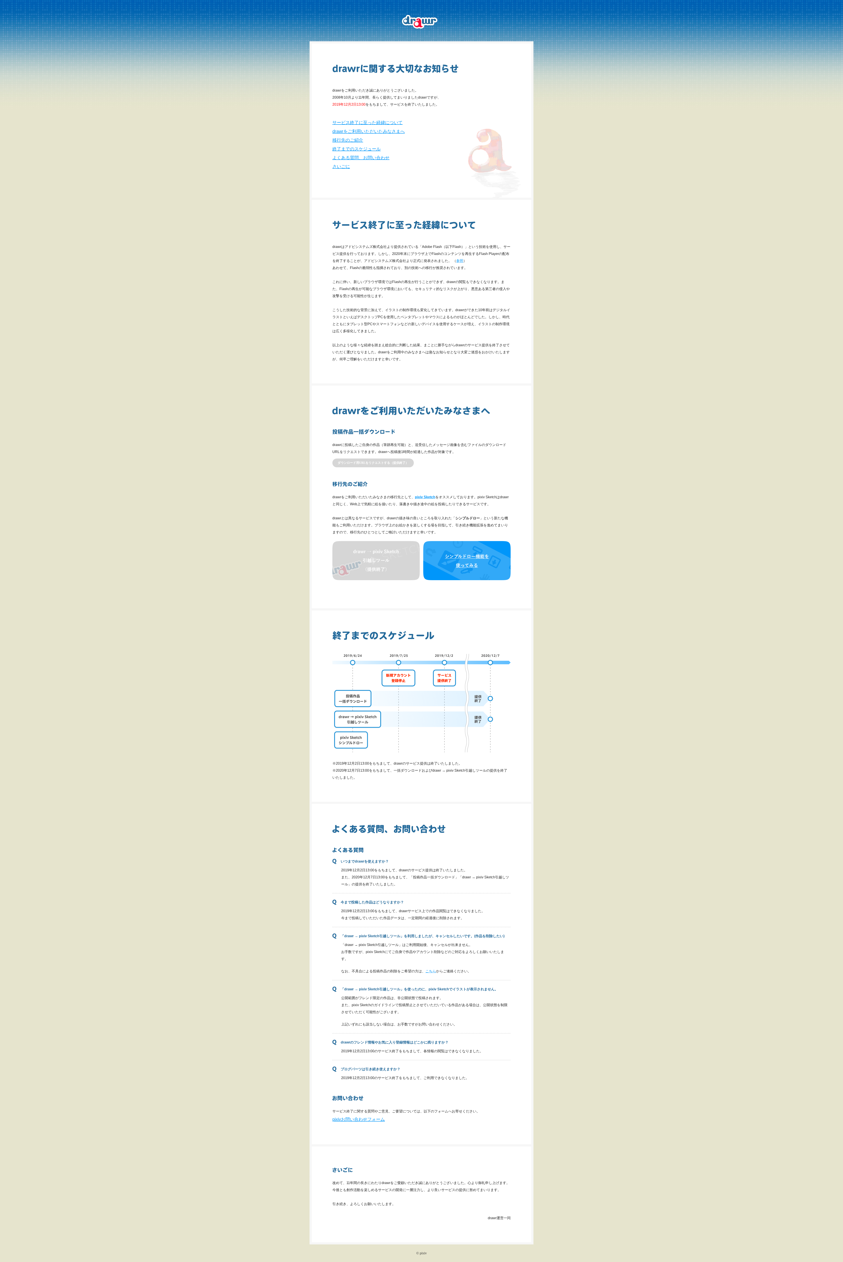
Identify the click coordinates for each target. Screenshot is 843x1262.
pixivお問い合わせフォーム (358, 1119)
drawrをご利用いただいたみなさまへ (368, 131)
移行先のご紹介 (347, 140)
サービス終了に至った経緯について (367, 122)
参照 (459, 261)
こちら (430, 971)
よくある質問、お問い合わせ (360, 157)
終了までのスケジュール (356, 148)
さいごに (341, 166)
